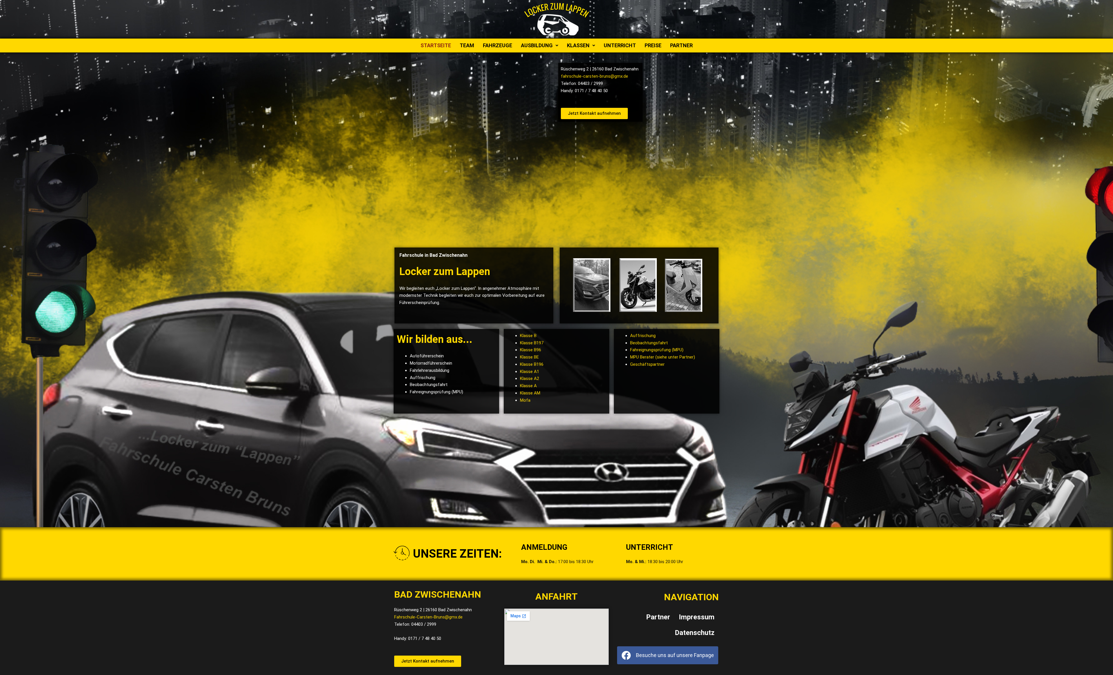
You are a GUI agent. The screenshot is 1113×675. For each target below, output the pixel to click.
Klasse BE (529, 357)
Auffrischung (643, 335)
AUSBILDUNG (537, 45)
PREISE (653, 45)
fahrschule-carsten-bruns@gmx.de (594, 76)
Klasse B (528, 335)
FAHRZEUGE (497, 45)
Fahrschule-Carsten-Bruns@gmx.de (428, 617)
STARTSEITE (436, 45)
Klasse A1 (529, 371)
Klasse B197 (531, 342)
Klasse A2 (529, 378)
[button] (540, 45)
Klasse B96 (530, 349)
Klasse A (528, 385)
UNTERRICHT (620, 45)
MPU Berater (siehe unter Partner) (662, 357)
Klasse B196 (531, 364)
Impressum (696, 617)
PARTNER (681, 45)
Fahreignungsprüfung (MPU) (656, 349)
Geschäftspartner (647, 364)
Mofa (525, 400)
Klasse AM (530, 393)
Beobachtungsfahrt (649, 342)
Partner (658, 617)
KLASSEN (578, 45)
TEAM (467, 45)
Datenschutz (694, 633)
